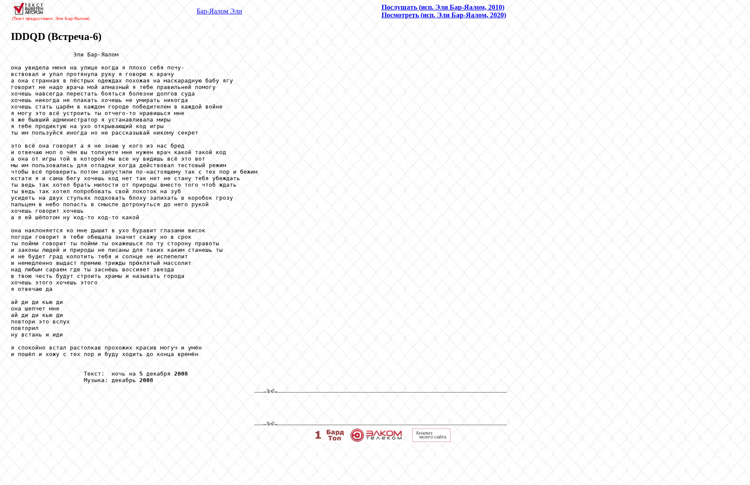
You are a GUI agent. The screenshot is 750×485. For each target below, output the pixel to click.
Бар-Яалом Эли (219, 11)
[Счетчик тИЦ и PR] (431, 439)
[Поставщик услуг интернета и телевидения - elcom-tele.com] (376, 439)
